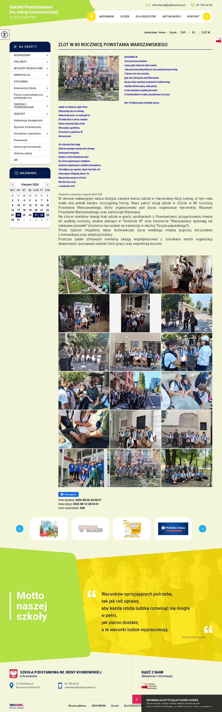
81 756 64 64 (204, 5)
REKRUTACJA (22, 75)
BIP (16, 160)
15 (47, 205)
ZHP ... (183, 32)
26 (30, 215)
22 (47, 210)
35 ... (193, 32)
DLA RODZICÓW (146, 16)
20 (36, 210)
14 (41, 205)
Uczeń (124, 16)
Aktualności (171, 16)
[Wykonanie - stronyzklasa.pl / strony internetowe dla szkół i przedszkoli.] (16, 707)
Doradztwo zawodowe (27, 133)
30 (12, 219)
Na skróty (28, 46)
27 (36, 215)
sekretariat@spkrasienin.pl (168, 5)
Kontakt (193, 16)
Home (162, 32)
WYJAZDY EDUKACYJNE (28, 68)
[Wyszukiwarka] (207, 16)
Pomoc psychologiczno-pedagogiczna (29, 96)
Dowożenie (20, 140)
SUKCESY (19, 113)
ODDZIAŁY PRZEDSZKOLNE (24, 106)
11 (24, 205)
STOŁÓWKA (21, 81)
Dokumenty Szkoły (25, 88)
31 (18, 219)
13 (36, 205)
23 (12, 215)
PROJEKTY (20, 61)
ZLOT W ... (205, 32)
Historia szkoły (23, 153)
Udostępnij (70, 494)
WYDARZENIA (22, 55)
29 (47, 215)
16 (12, 210)
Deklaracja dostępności (28, 120)
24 (18, 215)
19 (30, 210)
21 (41, 210)
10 (18, 205)
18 (24, 210)
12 (30, 205)
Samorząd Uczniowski (27, 146)
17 (18, 210)
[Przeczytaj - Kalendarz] (35, 174)
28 (41, 215)
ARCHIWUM (106, 16)
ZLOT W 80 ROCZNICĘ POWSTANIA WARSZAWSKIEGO (113, 44)
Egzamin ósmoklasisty (27, 127)
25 (24, 215)
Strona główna (92, 16)
